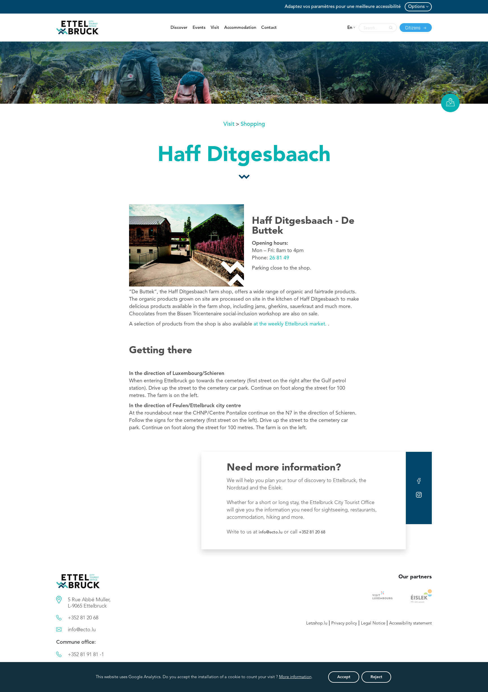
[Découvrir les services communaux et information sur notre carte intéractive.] (59, 600)
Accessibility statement (410, 623)
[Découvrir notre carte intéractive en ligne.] (450, 101)
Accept (343, 677)
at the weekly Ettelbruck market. (291, 324)
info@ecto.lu (270, 532)
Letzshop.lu (316, 623)
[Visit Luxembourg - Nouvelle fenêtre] (382, 596)
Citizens (413, 27)
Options (416, 7)
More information (295, 677)
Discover (179, 28)
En (349, 28)
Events (199, 28)
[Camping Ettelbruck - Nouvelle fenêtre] (421, 596)
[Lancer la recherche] (389, 27)
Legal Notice (373, 623)
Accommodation (240, 28)
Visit (215, 28)
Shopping (253, 124)
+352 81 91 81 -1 (86, 654)
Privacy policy (344, 623)
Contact (269, 28)
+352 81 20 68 (312, 532)
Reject (376, 677)
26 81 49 (279, 258)
